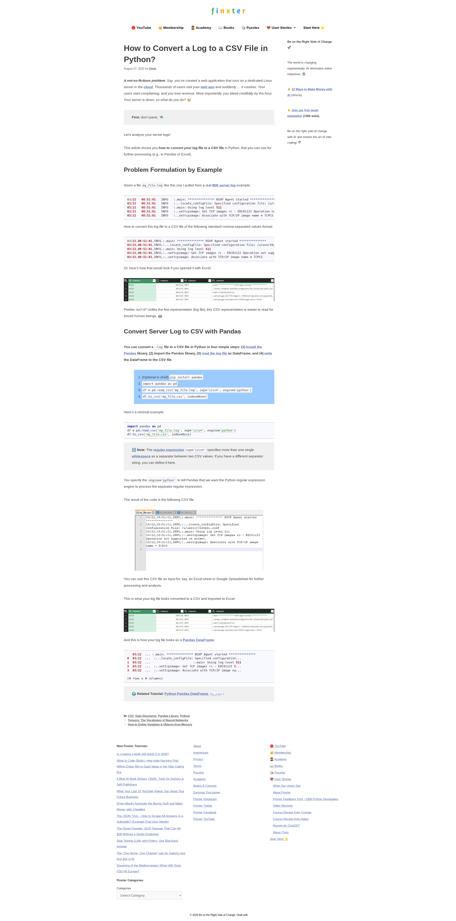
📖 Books (226, 28)
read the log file (214, 353)
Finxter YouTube (204, 819)
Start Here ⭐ (314, 28)
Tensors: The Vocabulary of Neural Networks (158, 720)
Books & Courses (205, 785)
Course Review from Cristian (292, 812)
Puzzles (198, 772)
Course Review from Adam (291, 819)
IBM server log (224, 185)
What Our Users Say (287, 785)
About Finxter (282, 792)
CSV (131, 716)
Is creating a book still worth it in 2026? (143, 754)
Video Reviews (283, 805)
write (268, 353)
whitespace (141, 456)
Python (185, 716)
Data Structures (146, 716)
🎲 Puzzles (250, 28)
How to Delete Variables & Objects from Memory (160, 724)
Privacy (198, 759)
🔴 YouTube (141, 28)
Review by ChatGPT (286, 825)
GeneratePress (257, 914)
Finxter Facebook (204, 812)
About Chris (281, 832)
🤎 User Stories (279, 28)
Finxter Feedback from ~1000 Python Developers (305, 799)
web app (207, 87)
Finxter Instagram (205, 799)
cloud (148, 87)
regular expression (168, 450)
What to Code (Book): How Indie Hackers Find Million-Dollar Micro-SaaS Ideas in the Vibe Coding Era (150, 766)
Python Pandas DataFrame (194, 694)
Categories (124, 888)
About (197, 746)
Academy (199, 779)
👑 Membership (171, 28)
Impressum (200, 752)
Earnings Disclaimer (206, 792)
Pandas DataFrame (198, 640)
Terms (197, 766)
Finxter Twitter (202, 805)
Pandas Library (168, 716)
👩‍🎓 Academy (201, 28)
